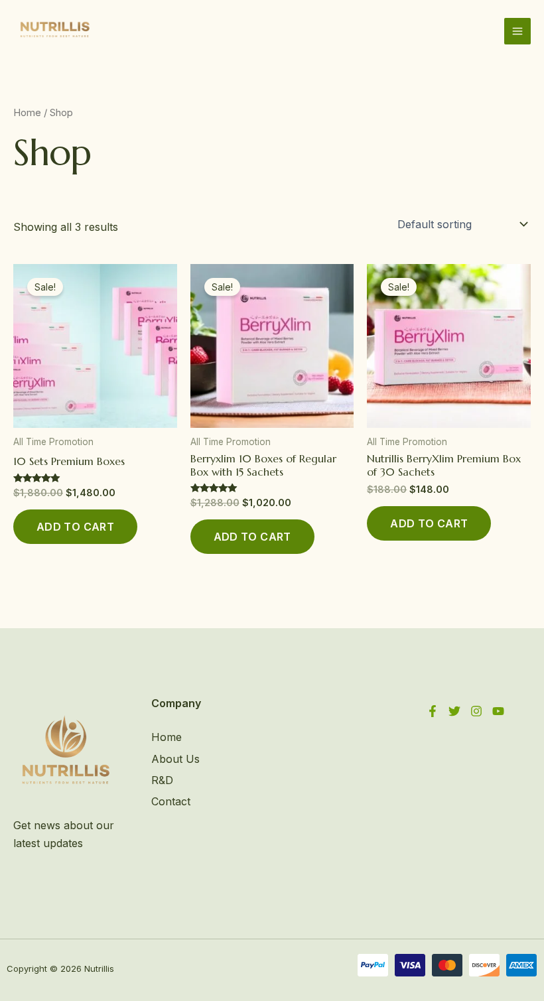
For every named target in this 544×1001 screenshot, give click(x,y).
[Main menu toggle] (517, 31)
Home (27, 113)
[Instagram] (476, 711)
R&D (162, 780)
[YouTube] (498, 711)
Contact (170, 801)
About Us (175, 759)
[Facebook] (433, 711)
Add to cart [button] (75, 526)
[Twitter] (454, 711)
